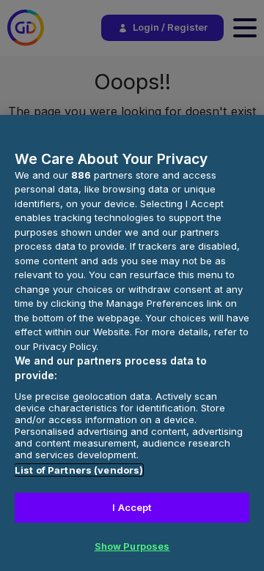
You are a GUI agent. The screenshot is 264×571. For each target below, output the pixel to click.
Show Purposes (132, 546)
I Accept (131, 507)
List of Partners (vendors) (79, 470)
